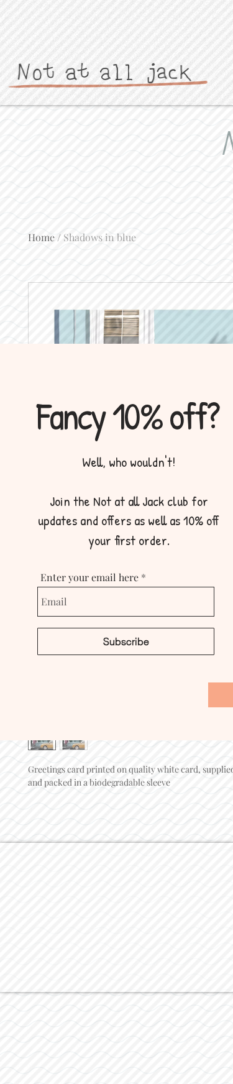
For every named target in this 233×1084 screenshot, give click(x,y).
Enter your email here (89, 577)
